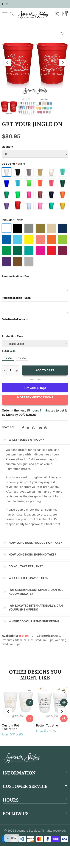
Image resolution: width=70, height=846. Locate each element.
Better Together (47, 725)
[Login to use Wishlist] (61, 33)
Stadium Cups (24, 640)
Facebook (23, 428)
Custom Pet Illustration (10, 727)
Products (8, 640)
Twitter (27, 428)
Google (34, 428)
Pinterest (45, 428)
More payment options (35, 397)
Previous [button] (7, 62)
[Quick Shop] (29, 718)
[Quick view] (29, 702)
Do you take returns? (26, 566)
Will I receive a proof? (26, 439)
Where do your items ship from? (34, 621)
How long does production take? (35, 542)
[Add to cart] (64, 718)
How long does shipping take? (32, 554)
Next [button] (62, 62)
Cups (56, 635)
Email (40, 428)
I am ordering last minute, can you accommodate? (36, 592)
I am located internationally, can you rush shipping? (36, 607)
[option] (35, 62)
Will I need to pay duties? (28, 578)
